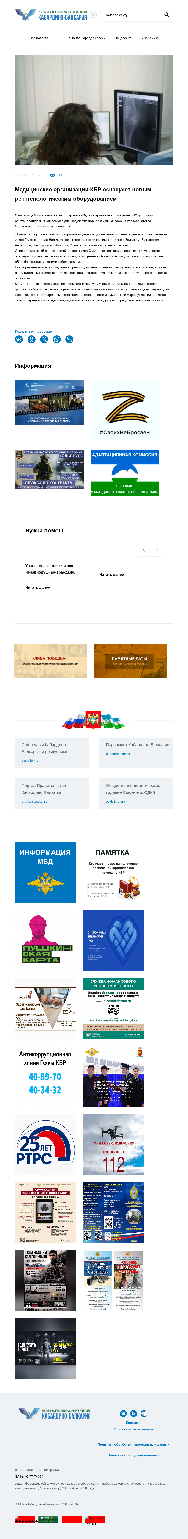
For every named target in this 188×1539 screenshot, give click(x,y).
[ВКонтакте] (19, 342)
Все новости (39, 38)
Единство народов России (85, 38)
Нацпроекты (124, 38)
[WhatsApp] (57, 342)
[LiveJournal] (70, 342)
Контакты (133, 1422)
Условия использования (134, 1429)
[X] (44, 342)
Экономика (150, 38)
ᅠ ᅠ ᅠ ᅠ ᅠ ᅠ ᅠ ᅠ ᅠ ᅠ (134, 1439)
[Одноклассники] (32, 342)
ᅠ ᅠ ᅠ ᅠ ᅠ (133, 1434)
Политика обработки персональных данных (133, 1444)
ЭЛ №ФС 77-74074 (29, 1476)
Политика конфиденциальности (134, 1455)
